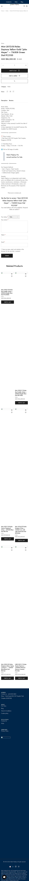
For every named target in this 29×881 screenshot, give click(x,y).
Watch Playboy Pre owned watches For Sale (14, 156)
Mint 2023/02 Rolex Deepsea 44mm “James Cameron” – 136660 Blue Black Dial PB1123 (7, 667)
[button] (14, 81)
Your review (4, 220)
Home (2, 11)
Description (4, 100)
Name (3, 235)
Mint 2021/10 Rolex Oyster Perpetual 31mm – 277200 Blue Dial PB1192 (7, 529)
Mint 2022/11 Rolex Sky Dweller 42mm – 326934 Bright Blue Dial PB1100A (21, 393)
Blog (22, 1)
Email (3, 242)
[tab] (4, 100)
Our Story (3, 706)
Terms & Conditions (6, 711)
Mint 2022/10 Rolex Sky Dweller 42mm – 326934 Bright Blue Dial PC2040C (7, 292)
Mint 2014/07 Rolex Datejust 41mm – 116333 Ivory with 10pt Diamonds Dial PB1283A (20, 530)
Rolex (7, 11)
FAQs (16, 1)
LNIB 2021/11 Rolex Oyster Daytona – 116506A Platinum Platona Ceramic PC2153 (20, 667)
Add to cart (13, 71)
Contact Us (8, 1)
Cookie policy (4, 713)
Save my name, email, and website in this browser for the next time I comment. (12, 250)
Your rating (4, 217)
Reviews (11, 100)
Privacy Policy (4, 731)
